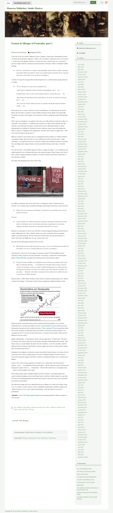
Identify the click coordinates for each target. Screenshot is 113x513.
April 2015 (80, 335)
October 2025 (82, 74)
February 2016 (82, 313)
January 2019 (82, 236)
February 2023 (82, 139)
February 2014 (82, 367)
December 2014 (82, 345)
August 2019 (81, 223)
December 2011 (82, 405)
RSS (102, 3)
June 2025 (81, 84)
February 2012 (82, 402)
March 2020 (81, 211)
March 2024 (81, 114)
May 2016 (81, 305)
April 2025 (81, 87)
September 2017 (82, 265)
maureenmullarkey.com (22, 3)
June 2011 (81, 420)
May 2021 (80, 183)
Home (8, 3)
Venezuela (31, 409)
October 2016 (82, 293)
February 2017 (82, 283)
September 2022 (82, 151)
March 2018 (81, 256)
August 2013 (81, 382)
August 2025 (81, 79)
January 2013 (82, 400)
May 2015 (80, 333)
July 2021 (80, 179)
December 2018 (82, 238)
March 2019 (81, 231)
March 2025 (81, 89)
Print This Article (21, 421)
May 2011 (80, 422)
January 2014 (82, 370)
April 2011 (80, 425)
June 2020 (81, 203)
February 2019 (82, 233)
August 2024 (81, 104)
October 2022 (82, 149)
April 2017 (80, 278)
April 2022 (81, 161)
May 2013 (81, 390)
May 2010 (81, 452)
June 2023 (81, 134)
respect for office (23, 409)
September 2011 (82, 412)
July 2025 (80, 82)
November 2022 (82, 146)
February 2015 (82, 340)
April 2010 (81, 454)
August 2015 (81, 325)
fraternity (59, 407)
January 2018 (82, 258)
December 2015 (82, 318)
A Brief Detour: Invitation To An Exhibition (33, 432)
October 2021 (82, 174)
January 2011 (81, 432)
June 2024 (81, 109)
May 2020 (81, 206)
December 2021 (82, 171)
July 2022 (80, 156)
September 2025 (82, 77)
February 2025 (82, 92)
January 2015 (82, 342)
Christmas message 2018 (38, 407)
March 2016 (81, 310)
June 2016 (81, 303)
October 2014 (82, 350)
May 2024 (81, 111)
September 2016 (82, 295)
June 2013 (81, 387)
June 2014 (81, 360)
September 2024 (83, 102)
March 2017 (81, 280)
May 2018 (80, 251)
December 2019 (82, 213)
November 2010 (82, 437)
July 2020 (81, 201)
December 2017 (82, 261)
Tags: (15, 407)
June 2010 (81, 449)
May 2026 (81, 67)
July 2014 (80, 357)
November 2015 (82, 320)
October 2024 (82, 99)
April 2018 (80, 253)
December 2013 (82, 372)
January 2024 (82, 116)
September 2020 (83, 196)
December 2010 (82, 434)
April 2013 (81, 392)
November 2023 (82, 121)
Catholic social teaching (23, 407)
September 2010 (82, 442)
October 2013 (82, 377)
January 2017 (82, 285)
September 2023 (83, 126)
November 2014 (82, 348)
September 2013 (82, 380)
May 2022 (81, 159)
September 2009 (83, 457)
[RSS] (106, 2)
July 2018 (80, 248)
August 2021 (81, 176)
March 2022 (81, 164)
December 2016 (82, 288)
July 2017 (80, 270)
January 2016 (82, 315)
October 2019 (82, 218)
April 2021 (80, 186)
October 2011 (81, 410)
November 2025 (82, 72)
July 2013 (80, 385)
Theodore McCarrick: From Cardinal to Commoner (35, 438)
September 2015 (82, 323)
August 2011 (81, 415)
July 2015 (80, 328)
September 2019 (82, 221)
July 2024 (81, 106)
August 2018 (81, 246)
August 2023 (81, 129)
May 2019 (81, 226)
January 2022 (82, 169)
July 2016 (80, 300)
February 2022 (82, 166)
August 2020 (81, 198)
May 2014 (81, 362)
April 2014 (81, 365)
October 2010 (82, 439)
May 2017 (80, 275)
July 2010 (80, 447)
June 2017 (81, 273)
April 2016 (81, 308)
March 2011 (81, 427)
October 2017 (82, 263)
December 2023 (82, 119)
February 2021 (82, 191)
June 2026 (81, 64)
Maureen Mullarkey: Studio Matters (25, 8)
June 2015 (81, 330)
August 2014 (81, 355)
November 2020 (82, 193)
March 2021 (81, 189)
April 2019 (81, 228)
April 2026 (81, 69)
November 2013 (82, 375)
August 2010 (81, 444)
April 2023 (81, 136)
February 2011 (82, 429)
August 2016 (81, 298)
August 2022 (81, 154)
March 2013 (81, 395)
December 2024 (82, 97)
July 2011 (80, 417)
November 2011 (82, 407)
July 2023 (81, 131)
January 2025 (82, 94)
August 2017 (81, 268)
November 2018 (82, 241)
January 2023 (82, 141)
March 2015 (81, 338)
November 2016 (82, 290)
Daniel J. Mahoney (50, 407)
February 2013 (82, 397)
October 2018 (82, 243)
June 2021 (81, 181)
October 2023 (82, 124)
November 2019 (82, 216)
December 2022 (82, 144)
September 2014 (82, 352)
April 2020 (81, 208)
